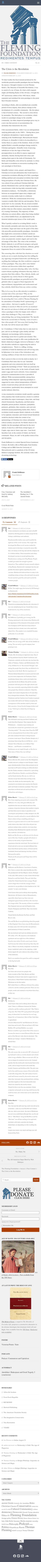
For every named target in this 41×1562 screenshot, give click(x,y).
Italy (3, 1521)
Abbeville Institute (10, 1392)
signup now (5, 1222)
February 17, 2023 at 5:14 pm (29, 586)
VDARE (6, 1427)
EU (9, 1515)
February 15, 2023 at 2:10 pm (21, 528)
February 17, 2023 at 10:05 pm (22, 615)
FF (3, 63)
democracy (7, 1511)
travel (14, 1530)
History (20, 1518)
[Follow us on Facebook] (27, 1142)
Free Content (11, 63)
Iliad (38, 1518)
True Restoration (9, 1422)
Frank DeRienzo (10, 73)
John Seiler (9, 1521)
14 (38, 63)
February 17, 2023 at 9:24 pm (21, 601)
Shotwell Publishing (10, 1407)
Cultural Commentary (22, 1508)
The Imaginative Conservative (14, 1417)
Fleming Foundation (23, 1515)
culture (35, 1509)
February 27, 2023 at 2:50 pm (21, 865)
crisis (9, 1509)
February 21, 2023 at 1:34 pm (30, 652)
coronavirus (35, 1506)
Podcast (24, 1523)
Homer (26, 1518)
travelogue (19, 1530)
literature (17, 1521)
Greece (14, 1518)
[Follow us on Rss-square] (34, 1142)
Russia (21, 1527)
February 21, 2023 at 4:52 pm (28, 717)
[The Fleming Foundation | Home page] (3, 3)
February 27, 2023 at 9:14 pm (21, 1047)
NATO (4, 1524)
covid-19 (4, 1509)
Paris (7, 1524)
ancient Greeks (8, 1503)
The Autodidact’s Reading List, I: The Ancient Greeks (26, 494)
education (36, 1512)
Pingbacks (25, 522)
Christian (6, 1506)
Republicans (14, 1527)
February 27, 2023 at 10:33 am (28, 797)
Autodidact (25, 1503)
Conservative (24, 1506)
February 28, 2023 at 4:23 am (28, 1100)
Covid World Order (8, 506)
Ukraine (30, 1530)
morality (35, 1521)
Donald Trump (27, 1512)
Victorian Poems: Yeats (10, 1344)
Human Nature (32, 1518)
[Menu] (38, 2)
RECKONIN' (8, 1402)
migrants (29, 1521)
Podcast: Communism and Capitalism (15, 1358)
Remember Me (8, 1225)
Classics (13, 1506)
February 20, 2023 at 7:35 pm (29, 639)
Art (21, 1503)
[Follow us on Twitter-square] (31, 1142)
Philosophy (14, 1524)
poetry (31, 1524)
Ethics (4, 1515)
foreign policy (6, 1518)
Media (22, 1521)
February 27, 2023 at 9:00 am (29, 757)
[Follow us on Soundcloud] (38, 1142)
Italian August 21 (20, 1440)
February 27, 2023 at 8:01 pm (21, 998)
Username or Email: (8, 1210)
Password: (5, 1216)
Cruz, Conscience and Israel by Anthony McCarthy (8, 494)
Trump (25, 1530)
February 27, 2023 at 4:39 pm (28, 966)
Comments (10, 522)
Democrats (17, 1512)
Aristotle (16, 1503)
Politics (6, 1527)
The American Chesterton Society (15, 1412)
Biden (32, 1503)
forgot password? (15, 1222)
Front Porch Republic (11, 1397)
